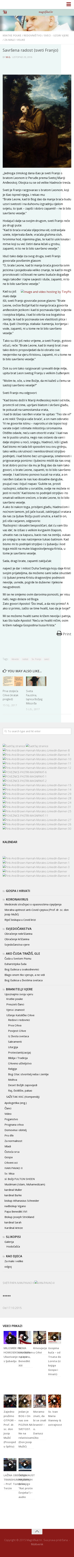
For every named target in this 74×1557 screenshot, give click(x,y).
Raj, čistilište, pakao (20, 1090)
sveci (46, 659)
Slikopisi (13, 1237)
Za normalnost (13, 1141)
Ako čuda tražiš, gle (23, 953)
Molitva (12, 1079)
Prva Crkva (14, 1025)
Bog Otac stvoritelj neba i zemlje (28, 1074)
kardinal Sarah (12, 1222)
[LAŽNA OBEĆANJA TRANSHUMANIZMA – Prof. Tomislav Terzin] (10, 1464)
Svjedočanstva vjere (17, 944)
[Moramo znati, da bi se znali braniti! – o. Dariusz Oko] (39, 1401)
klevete (15, 659)
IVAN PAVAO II (13, 1168)
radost (25, 659)
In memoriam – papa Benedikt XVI (25, 1356)
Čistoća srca (11, 1151)
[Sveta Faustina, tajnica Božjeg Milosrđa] (36, 681)
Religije (12, 1069)
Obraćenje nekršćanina (18, 933)
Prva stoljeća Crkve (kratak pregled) (10, 695)
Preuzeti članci (15, 1004)
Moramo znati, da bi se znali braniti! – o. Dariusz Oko (39, 1424)
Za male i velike (14, 39)
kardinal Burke (13, 1195)
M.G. (8, 57)
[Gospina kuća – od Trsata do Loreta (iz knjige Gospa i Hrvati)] (54, 1337)
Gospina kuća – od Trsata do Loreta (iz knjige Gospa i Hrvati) (54, 1361)
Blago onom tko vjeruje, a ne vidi (24, 975)
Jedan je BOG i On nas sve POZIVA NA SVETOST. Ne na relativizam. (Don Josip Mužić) (26, 1429)
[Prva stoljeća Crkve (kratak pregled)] (13, 681)
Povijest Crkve (17, 1031)
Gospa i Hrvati (18, 891)
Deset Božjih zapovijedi (22, 1085)
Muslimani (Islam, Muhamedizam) (24, 1184)
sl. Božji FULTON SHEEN (19, 1179)
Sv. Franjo (36, 659)
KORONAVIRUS (17, 899)
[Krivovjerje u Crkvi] (39, 1337)
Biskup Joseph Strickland (19, 1217)
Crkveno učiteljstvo (20, 1063)
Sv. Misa (9, 1173)
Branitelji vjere (19, 989)
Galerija (9, 1241)
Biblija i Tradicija (18, 1058)
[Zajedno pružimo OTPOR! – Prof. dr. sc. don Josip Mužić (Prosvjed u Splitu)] (10, 1401)
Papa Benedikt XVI (15, 1211)
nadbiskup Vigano (15, 1206)
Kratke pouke (12, 35)
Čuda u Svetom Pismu (17, 958)
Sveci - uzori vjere (56, 35)
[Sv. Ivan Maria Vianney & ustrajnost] (54, 1401)
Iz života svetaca (18, 1036)
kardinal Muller (13, 1190)
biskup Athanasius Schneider (21, 1200)
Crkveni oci (11, 1162)
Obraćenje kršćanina (16, 939)
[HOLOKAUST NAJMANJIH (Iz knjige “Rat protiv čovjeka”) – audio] (24, 1464)
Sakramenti (15, 1041)
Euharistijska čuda (15, 964)
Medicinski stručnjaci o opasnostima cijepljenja (32, 904)
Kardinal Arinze (13, 1228)
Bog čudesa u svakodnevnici (21, 969)
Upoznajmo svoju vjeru (18, 994)
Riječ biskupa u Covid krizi (20, 919)
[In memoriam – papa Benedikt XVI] (24, 1337)
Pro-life (9, 1135)
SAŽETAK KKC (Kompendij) (23, 1096)
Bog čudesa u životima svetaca (23, 980)
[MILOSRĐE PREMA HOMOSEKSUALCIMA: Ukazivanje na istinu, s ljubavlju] (10, 1337)
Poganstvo (11, 1119)
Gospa (8, 1157)
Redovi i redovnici (19, 1020)
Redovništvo (33, 35)
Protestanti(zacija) (19, 1052)
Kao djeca (14, 1256)
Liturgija (13, 1047)
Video (7, 1113)
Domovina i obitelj (15, 1130)
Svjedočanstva (18, 929)
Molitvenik (37, 1544)
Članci (7, 1108)
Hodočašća (13, 1246)
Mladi (7, 1146)
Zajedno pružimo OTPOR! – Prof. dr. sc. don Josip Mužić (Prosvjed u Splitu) (10, 1429)
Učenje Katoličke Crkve (20, 1015)
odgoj (8, 1266)
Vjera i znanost (15, 1009)
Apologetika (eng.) (15, 1103)
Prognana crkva (14, 1124)
